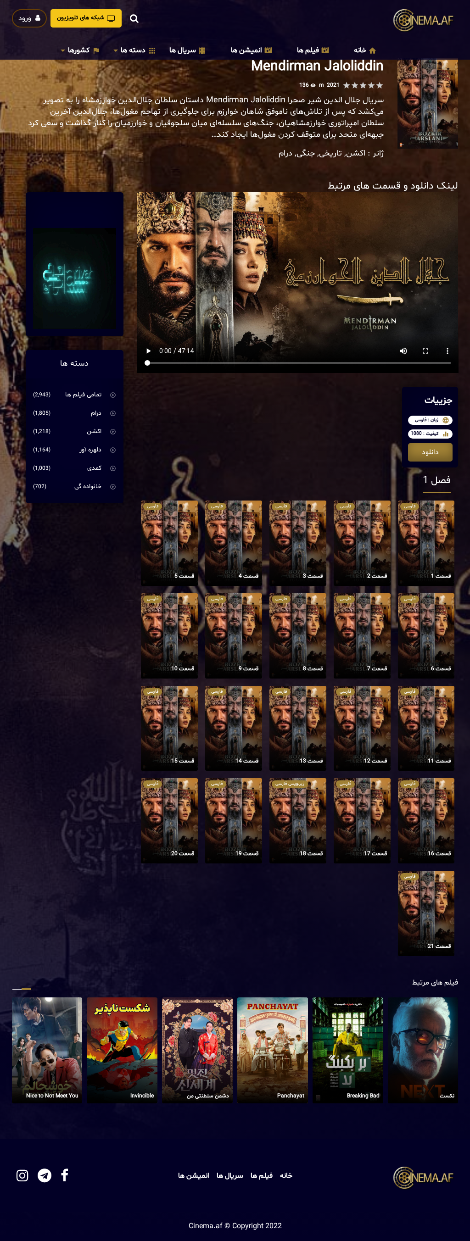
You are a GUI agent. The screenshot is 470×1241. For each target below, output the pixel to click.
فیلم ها (308, 50)
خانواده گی (87, 486)
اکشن (355, 153)
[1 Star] (379, 85)
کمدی (94, 468)
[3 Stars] (363, 85)
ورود (25, 18)
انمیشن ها (246, 50)
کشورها (79, 50)
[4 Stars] (355, 85)
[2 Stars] (371, 85)
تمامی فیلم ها (83, 394)
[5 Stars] (346, 85)
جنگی (306, 153)
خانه (360, 50)
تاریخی (330, 153)
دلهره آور (90, 449)
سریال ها (182, 50)
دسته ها (133, 50)
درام (285, 153)
